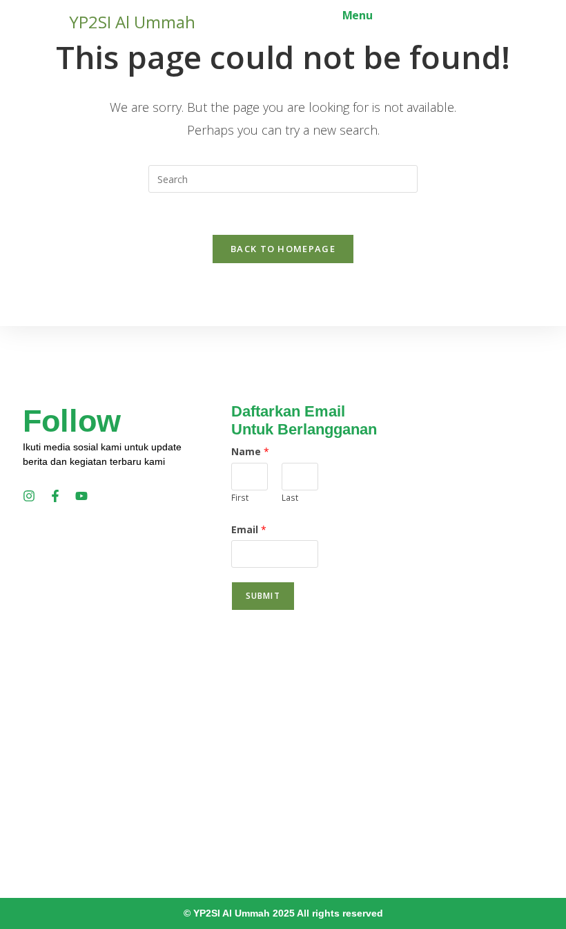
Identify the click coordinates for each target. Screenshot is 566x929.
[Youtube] (81, 496)
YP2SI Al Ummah (132, 21)
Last (290, 497)
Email (248, 529)
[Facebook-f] (55, 496)
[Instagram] (29, 496)
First (239, 497)
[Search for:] (384, 15)
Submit (263, 596)
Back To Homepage (283, 248)
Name (250, 451)
